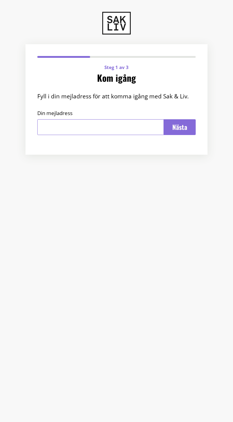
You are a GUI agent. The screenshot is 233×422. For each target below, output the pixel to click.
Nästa (179, 127)
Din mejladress (55, 113)
